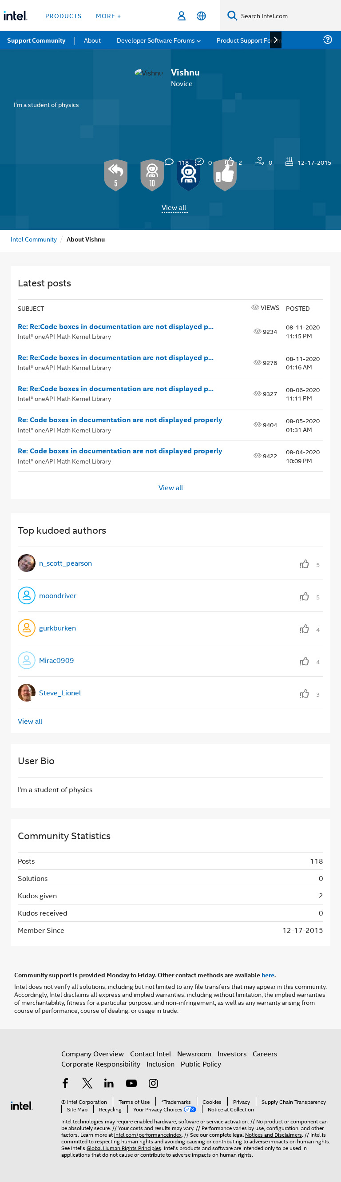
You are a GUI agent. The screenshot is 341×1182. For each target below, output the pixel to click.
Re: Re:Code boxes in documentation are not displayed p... (116, 326)
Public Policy (201, 1064)
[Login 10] (152, 175)
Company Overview (92, 1053)
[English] (201, 15)
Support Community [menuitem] (36, 40)
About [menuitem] (92, 39)
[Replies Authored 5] (116, 175)
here (268, 975)
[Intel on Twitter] (87, 1084)
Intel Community (34, 238)
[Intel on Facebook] (65, 1084)
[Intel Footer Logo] (22, 1104)
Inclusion (160, 1064)
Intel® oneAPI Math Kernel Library (64, 336)
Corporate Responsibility (100, 1064)
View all (174, 207)
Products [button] (63, 15)
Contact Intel (150, 1053)
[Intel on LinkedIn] (109, 1084)
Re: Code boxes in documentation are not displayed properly (120, 419)
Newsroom (194, 1053)
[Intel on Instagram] (153, 1084)
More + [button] (108, 15)
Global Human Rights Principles (124, 1147)
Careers (265, 1053)
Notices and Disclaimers (273, 1134)
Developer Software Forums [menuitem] (156, 39)
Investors (232, 1053)
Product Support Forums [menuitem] (251, 39)
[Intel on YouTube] (131, 1084)
